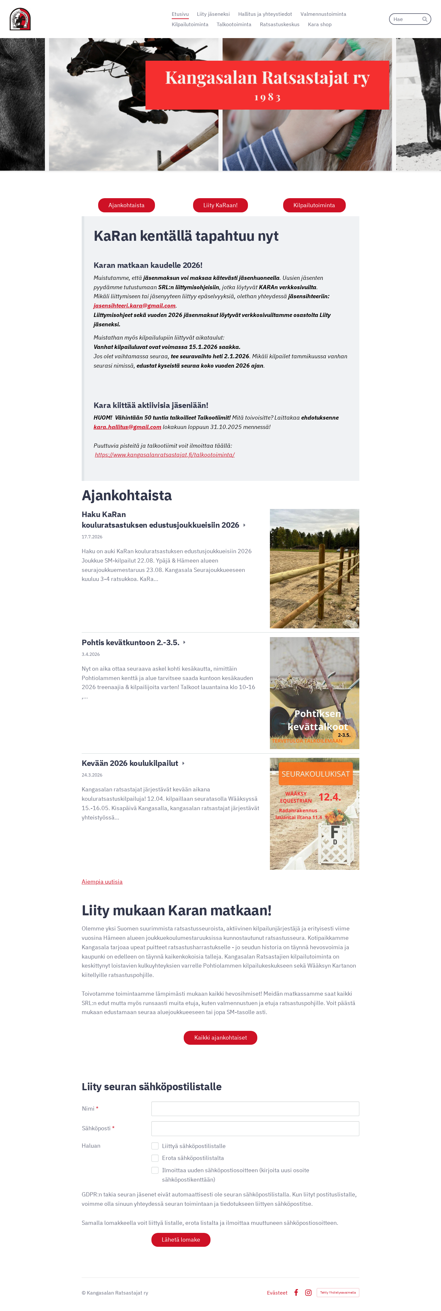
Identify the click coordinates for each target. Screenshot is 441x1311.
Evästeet (277, 1292)
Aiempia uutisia (102, 881)
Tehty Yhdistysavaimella (338, 1292)
